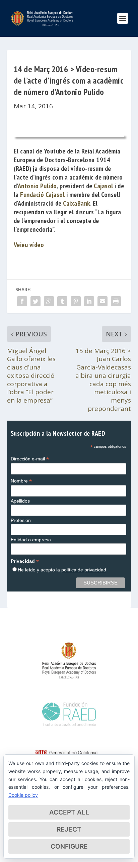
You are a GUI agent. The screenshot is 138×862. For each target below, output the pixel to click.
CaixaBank (76, 203)
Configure (69, 846)
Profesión (21, 520)
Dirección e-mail (30, 459)
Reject (69, 829)
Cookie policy (23, 795)
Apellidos (20, 501)
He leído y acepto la (62, 569)
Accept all (69, 812)
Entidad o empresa (31, 539)
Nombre (21, 481)
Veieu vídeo (29, 244)
